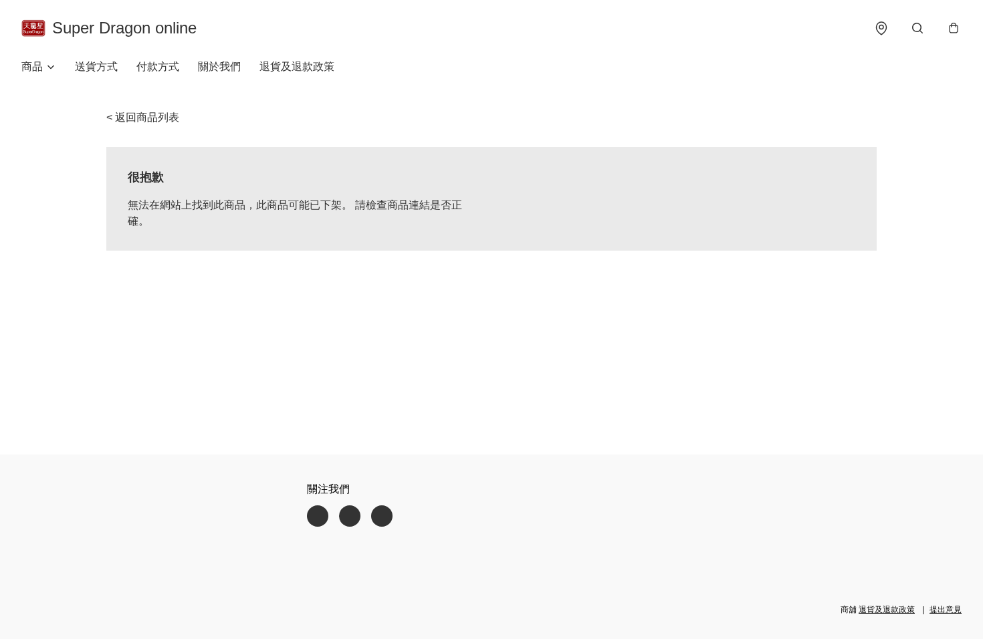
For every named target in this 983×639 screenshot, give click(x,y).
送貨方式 (96, 66)
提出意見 (946, 609)
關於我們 (219, 66)
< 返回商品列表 (142, 117)
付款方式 (157, 66)
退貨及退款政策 (296, 66)
